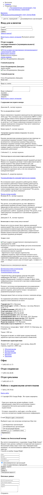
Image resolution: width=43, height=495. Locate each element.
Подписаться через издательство (12, 269)
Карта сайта (5, 393)
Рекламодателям (10, 353)
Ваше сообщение (6, 91)
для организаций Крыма (11, 428)
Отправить (5, 95)
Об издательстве (10, 349)
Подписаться (6, 432)
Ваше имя (4, 80)
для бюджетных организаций (13, 424)
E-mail (3, 27)
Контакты (4, 13)
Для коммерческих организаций (20, 8)
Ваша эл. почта (6, 83)
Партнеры (8, 356)
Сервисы (8, 4)
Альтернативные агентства (10, 272)
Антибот (4, 93)
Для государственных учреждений (22, 8)
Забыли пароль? (6, 33)
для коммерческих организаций (13, 426)
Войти (3, 31)
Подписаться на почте (8, 270)
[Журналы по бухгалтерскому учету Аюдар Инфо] (18, 15)
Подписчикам (9, 351)
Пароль (3, 29)
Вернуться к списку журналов (11, 98)
